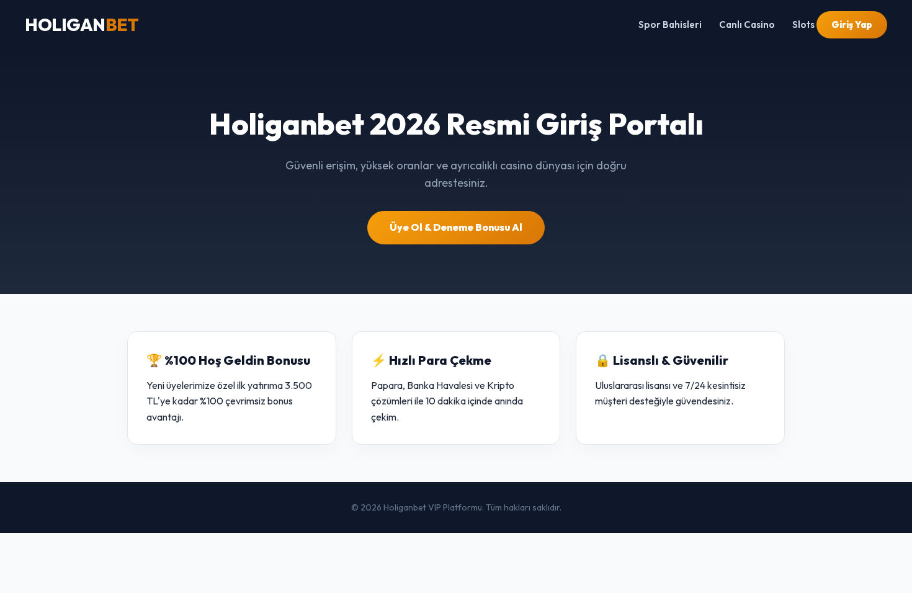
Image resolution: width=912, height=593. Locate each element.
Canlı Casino (747, 24)
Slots (803, 24)
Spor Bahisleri (670, 24)
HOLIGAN (81, 24)
